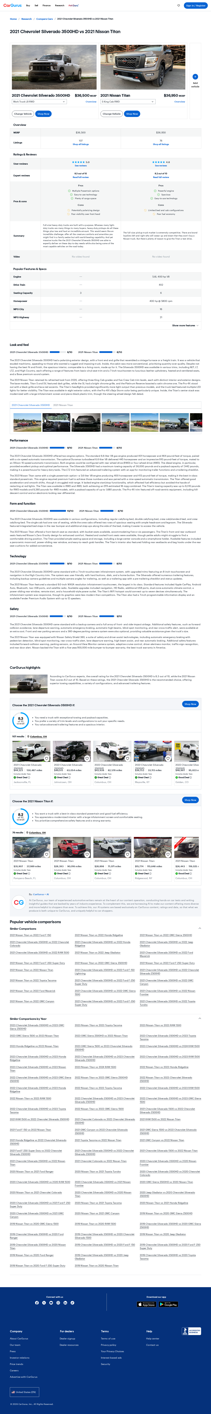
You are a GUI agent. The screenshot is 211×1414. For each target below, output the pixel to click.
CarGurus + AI (41, 894)
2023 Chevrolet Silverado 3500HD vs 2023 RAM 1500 (170, 1056)
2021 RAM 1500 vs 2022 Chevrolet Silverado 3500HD (39, 1119)
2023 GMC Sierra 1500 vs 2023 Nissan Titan (34, 1035)
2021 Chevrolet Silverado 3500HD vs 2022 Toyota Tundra (167, 1003)
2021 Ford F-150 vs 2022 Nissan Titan (30, 1129)
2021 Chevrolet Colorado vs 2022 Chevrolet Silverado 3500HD (105, 1121)
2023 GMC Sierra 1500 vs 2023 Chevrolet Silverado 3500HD (104, 1048)
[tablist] (105, 405)
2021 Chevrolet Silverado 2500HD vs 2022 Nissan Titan (37, 1163)
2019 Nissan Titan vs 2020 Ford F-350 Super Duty (37, 1265)
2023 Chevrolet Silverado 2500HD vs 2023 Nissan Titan (38, 1069)
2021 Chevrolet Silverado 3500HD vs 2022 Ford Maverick (166, 954)
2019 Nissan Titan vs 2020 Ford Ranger (32, 1255)
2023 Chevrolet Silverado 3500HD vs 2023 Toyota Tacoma (168, 1037)
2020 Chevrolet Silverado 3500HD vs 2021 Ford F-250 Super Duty (40, 1204)
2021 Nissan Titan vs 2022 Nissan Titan (31, 969)
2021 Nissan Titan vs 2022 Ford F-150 (30, 935)
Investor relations (20, 1357)
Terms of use (108, 1338)
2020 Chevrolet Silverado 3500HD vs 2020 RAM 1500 (40, 1181)
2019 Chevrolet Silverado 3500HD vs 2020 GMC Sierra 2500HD (170, 1225)
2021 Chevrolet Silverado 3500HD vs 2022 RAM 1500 (39, 952)
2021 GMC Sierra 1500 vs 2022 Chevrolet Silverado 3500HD (168, 1131)
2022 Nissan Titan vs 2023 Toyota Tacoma (98, 1087)
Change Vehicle (23, 113)
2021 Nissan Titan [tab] (63, 405)
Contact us (152, 1344)
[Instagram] (58, 1303)
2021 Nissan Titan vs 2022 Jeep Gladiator (98, 952)
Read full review (81, 177)
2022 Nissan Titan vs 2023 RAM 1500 (30, 1098)
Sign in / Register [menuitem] (195, 5)
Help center (152, 1338)
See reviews (81, 165)
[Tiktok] (72, 1303)
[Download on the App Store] (146, 1304)
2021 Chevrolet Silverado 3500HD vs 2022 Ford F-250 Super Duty (105, 982)
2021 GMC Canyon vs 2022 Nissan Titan (162, 1140)
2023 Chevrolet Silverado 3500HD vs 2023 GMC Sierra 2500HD (37, 1027)
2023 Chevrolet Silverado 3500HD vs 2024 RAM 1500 (170, 1046)
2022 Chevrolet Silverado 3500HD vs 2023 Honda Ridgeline (38, 1089)
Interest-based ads (111, 1357)
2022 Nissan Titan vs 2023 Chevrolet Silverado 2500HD (166, 1079)
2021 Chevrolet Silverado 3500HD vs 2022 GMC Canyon (167, 982)
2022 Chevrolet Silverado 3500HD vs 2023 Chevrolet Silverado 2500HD (105, 1100)
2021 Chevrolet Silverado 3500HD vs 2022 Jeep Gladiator (166, 944)
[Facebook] (37, 1303)
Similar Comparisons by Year (28, 1019)
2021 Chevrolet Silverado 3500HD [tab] (31, 405)
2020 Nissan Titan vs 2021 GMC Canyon (97, 1213)
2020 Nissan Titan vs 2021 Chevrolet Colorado (36, 1192)
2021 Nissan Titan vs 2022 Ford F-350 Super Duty (37, 962)
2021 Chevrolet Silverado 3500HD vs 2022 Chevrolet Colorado (39, 944)
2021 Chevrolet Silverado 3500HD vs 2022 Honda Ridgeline (103, 944)
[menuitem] (28, 5)
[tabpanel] (105, 423)
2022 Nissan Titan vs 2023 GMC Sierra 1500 (99, 1108)
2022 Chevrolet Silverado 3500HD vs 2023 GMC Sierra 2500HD (40, 1079)
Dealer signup (67, 1338)
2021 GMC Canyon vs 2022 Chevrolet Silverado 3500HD (101, 1131)
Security (105, 1364)
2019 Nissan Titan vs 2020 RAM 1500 (95, 1223)
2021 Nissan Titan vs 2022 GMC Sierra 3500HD (101, 962)
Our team (15, 1344)
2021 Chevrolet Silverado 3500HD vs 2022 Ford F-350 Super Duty (105, 1003)
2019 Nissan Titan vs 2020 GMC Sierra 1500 (34, 1223)
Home (13, 18)
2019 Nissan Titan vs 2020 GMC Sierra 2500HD (166, 1213)
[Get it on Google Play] (168, 1304)
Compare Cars (44, 18)
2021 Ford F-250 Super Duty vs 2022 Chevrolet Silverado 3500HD (36, 1152)
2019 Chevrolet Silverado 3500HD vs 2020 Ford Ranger (37, 1236)
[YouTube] (51, 1303)
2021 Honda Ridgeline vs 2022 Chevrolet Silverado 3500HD (38, 1142)
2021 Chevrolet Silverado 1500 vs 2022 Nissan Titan (169, 1150)
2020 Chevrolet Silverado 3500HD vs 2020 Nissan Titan (103, 1194)
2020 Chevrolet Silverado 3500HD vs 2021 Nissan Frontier (103, 1183)
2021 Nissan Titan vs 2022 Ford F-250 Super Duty (167, 962)
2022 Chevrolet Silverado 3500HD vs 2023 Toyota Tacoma (38, 1110)
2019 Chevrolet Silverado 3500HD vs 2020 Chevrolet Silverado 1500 (105, 1236)
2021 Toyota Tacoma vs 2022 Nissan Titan (98, 1140)
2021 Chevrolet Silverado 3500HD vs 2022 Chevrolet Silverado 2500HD (169, 971)
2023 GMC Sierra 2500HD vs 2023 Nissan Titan (101, 1035)
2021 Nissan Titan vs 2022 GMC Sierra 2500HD (166, 935)
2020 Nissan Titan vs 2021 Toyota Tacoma (98, 1202)
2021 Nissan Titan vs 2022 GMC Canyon (32, 1001)
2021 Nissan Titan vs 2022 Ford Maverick (32, 990)
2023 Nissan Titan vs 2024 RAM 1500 (95, 1067)
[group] (27, 423)
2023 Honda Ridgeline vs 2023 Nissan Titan (34, 1046)
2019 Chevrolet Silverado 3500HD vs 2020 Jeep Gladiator (102, 1257)
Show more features (183, 325)
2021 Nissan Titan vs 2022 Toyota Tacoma (33, 980)
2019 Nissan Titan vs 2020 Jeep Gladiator (163, 1234)
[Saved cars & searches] (179, 5)
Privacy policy (108, 1344)
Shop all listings (81, 144)
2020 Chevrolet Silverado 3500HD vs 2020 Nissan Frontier (168, 1163)
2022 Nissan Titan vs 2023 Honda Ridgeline (164, 1067)
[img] (29, 777)
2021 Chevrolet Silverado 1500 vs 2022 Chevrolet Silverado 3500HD (167, 1110)
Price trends (16, 1364)
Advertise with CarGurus (24, 1376)
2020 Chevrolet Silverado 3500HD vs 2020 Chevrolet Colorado (170, 1173)
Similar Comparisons (23, 928)
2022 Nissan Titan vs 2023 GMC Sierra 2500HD (101, 1077)
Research (26, 18)
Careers (14, 1370)
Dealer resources (69, 1344)
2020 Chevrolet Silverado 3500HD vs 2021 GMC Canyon (37, 1215)
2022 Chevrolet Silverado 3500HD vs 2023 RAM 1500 (170, 1087)
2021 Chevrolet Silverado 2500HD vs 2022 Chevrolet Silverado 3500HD (104, 1152)
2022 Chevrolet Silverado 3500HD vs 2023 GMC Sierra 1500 (170, 1100)
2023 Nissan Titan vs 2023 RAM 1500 (160, 1025)
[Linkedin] (65, 1303)
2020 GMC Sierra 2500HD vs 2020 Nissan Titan (166, 1181)
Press (13, 1351)
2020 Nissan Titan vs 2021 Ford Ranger (32, 1171)
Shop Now (43, 113)
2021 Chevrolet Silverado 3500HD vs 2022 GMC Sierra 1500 (105, 992)
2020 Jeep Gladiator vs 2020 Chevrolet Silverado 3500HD (167, 1194)
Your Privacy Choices (112, 1351)
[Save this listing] (47, 758)
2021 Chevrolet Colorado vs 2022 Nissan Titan (101, 1161)
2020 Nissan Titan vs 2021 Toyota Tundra (98, 1171)
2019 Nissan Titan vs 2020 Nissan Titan (97, 1265)
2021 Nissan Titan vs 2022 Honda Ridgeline (99, 935)
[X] (44, 1303)
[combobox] (24, 1392)
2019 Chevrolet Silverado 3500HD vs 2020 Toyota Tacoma (168, 1257)
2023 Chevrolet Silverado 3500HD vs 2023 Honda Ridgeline (38, 1058)
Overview (91, 101)
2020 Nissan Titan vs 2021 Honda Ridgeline (164, 1202)
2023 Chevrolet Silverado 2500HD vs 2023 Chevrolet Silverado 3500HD (105, 1058)
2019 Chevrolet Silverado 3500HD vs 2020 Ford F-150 (105, 1244)
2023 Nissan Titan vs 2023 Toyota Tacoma (98, 1025)
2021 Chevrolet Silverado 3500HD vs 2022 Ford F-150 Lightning (105, 971)
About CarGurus (19, 1338)
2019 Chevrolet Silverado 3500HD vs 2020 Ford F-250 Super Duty (170, 1246)
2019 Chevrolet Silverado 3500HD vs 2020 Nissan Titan (38, 1246)
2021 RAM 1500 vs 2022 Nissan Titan (160, 1119)
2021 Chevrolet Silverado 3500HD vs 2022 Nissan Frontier (167, 992)
